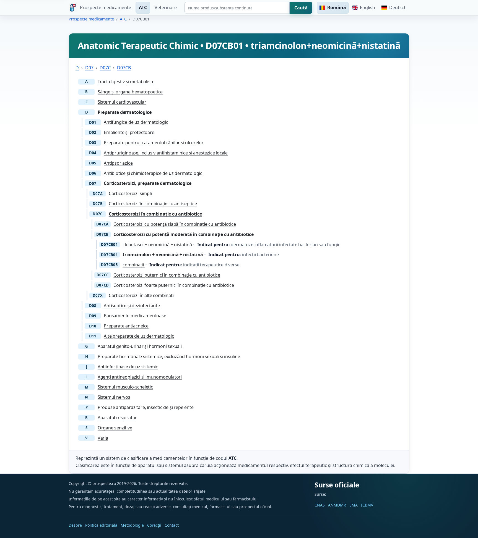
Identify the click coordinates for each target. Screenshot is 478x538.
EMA (353, 505)
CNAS (320, 505)
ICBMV (367, 505)
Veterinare (166, 7)
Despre (75, 525)
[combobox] (237, 8)
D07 (89, 68)
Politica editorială (101, 525)
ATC (143, 7)
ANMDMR (337, 505)
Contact (172, 525)
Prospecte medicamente (91, 19)
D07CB (124, 68)
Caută (301, 8)
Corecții (154, 525)
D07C (105, 68)
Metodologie (132, 525)
